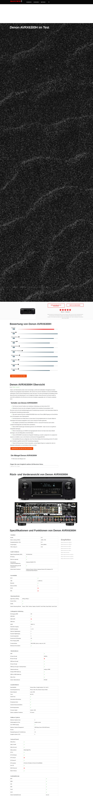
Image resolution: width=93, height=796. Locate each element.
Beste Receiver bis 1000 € (66, 544)
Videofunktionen (14, 364)
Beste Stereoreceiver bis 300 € (67, 556)
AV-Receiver (36, 2)
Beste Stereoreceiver (65, 552)
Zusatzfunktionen (14, 359)
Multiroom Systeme (15, 355)
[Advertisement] (46, 13)
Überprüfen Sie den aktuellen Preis (22, 448)
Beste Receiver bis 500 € (66, 546)
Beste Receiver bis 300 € (66, 548)
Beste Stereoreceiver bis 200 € (67, 558)
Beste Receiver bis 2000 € (66, 542)
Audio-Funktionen (14, 336)
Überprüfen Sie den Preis (18, 376)
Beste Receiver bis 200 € (66, 550)
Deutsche (43, 2)
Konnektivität (13, 341)
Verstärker (13, 332)
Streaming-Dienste (15, 346)
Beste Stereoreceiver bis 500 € (67, 554)
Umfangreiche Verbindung (16, 350)
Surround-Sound (14, 369)
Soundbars (28, 2)
